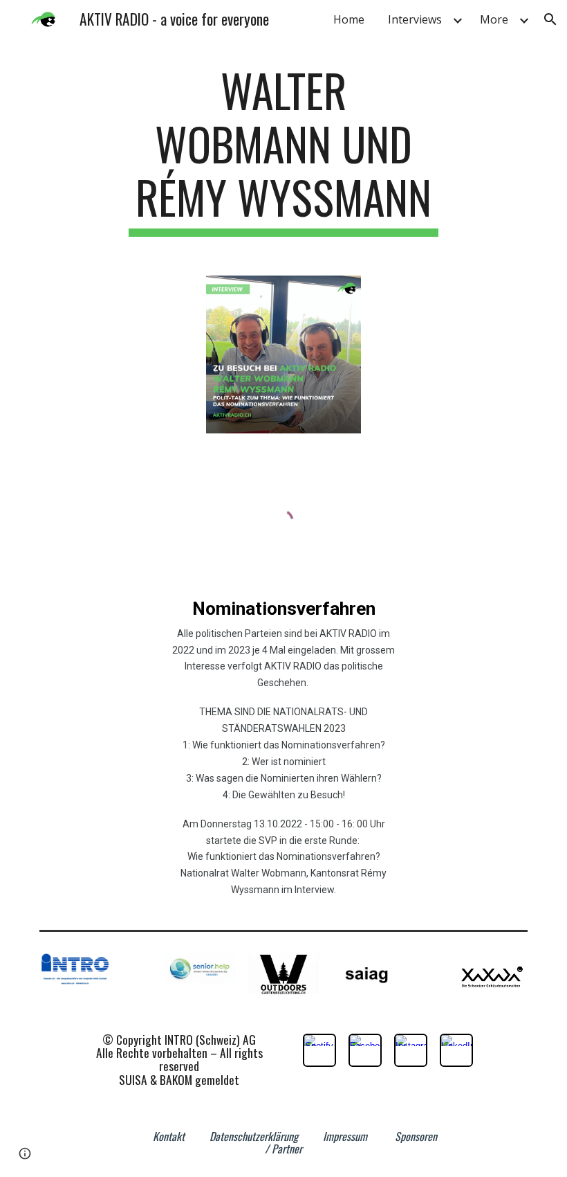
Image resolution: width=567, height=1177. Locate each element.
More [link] (494, 19)
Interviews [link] (415, 19)
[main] (284, 150)
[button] (550, 19)
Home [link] (348, 19)
